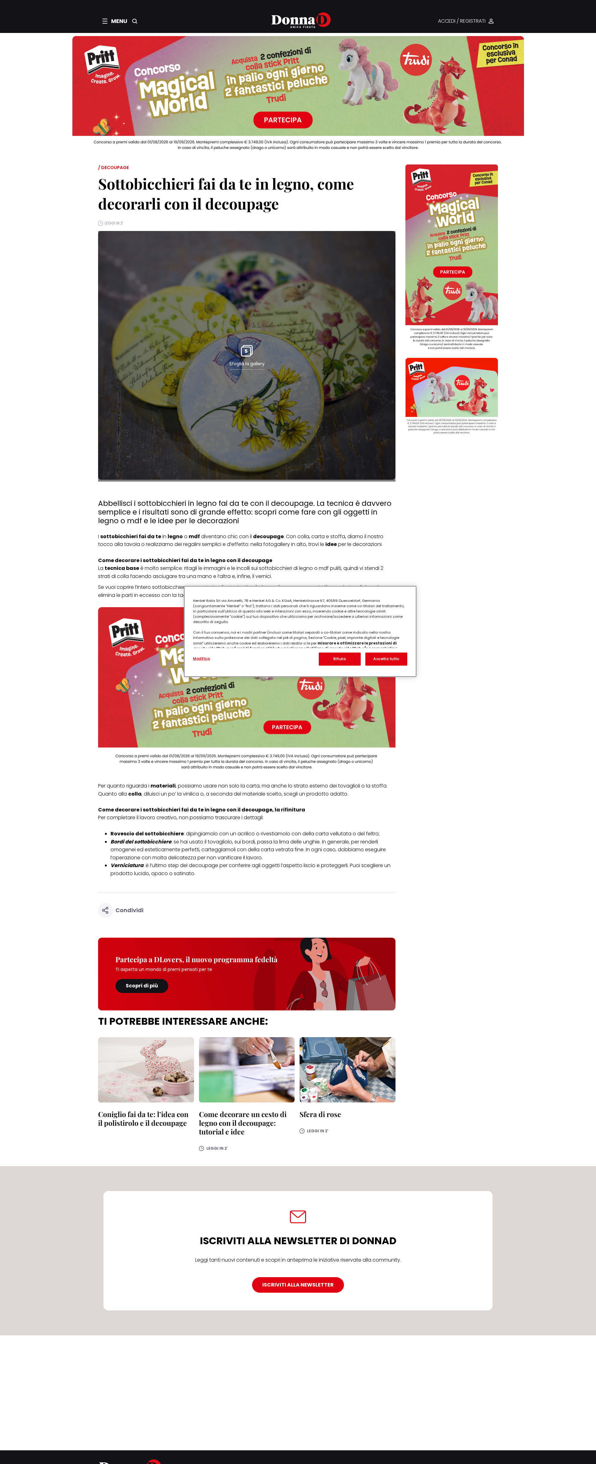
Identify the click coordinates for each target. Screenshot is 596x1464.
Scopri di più (142, 985)
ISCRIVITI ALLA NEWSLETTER (298, 1284)
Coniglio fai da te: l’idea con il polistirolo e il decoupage (143, 1118)
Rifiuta (339, 658)
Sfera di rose (320, 1114)
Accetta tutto (386, 658)
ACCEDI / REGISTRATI (461, 21)
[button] (114, 21)
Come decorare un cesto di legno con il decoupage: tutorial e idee (243, 1122)
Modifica (201, 658)
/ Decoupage (113, 167)
